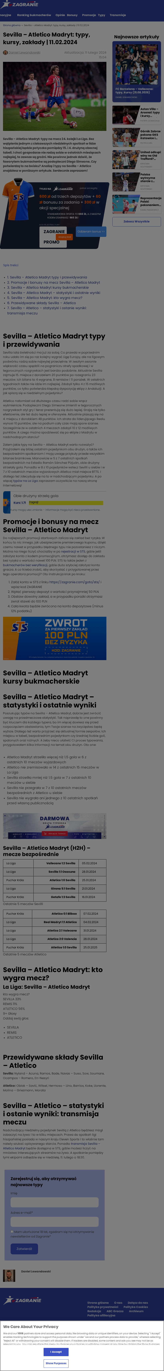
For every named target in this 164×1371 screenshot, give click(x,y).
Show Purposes (56, 1363)
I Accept (56, 1352)
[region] (82, 1346)
